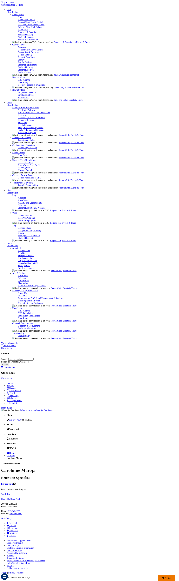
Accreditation (24, 250)
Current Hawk (18, 45)
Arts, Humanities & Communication (34, 112)
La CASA (22, 295)
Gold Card (22, 155)
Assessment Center (26, 19)
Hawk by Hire (18, 90)
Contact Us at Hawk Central (30, 22)
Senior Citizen (18, 152)
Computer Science (26, 120)
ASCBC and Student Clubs (30, 203)
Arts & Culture (18, 273)
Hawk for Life (18, 77)
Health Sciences (25, 125)
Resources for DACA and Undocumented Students (40, 298)
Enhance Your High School (30, 27)
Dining (21, 233)
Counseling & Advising (28, 52)
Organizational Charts (27, 260)
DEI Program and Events (29, 300)
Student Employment (27, 65)
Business (22, 115)
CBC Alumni (24, 80)
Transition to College (21, 137)
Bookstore (22, 47)
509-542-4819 (16, 513)
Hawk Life (23, 29)
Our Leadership (25, 258)
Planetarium (23, 283)
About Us (22, 293)
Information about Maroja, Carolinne (36, 410)
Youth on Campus (26, 268)
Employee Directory (27, 92)
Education (22, 122)
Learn (9, 102)
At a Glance (23, 253)
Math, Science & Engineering (31, 127)
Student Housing (25, 34)
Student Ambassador (27, 328)
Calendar (22, 205)
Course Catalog (25, 55)
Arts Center (23, 200)
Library (21, 60)
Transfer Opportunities (28, 185)
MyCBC (58, 75)
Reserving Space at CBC (29, 263)
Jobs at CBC (23, 97)
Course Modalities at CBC (29, 178)
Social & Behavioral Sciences (31, 130)
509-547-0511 (14, 511)
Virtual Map (6, 343)
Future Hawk (18, 14)
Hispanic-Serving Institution (30, 303)
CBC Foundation (25, 313)
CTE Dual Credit (25, 162)
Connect (10, 243)
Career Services (25, 215)
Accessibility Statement (17, 553)
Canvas (10, 383)
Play (14, 195)
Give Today (23, 82)
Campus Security (14, 550)
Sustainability (18, 333)
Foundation (17, 308)
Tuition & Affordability (28, 39)
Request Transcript (70, 75)
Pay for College (25, 62)
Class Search (15, 390)
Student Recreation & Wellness (31, 208)
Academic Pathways (27, 110)
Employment (19, 540)
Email (12, 393)
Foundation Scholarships (29, 316)
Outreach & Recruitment (29, 32)
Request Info (64, 135)
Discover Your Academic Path (31, 24)
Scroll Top (5, 494)
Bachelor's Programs (27, 132)
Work (14, 213)
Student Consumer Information (20, 548)
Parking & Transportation (29, 235)
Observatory (23, 280)
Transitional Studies (26, 140)
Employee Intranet (26, 95)
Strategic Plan (24, 265)
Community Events (62, 87)
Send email (14, 429)
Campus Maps (24, 228)
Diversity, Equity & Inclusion (25, 290)
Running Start (24, 167)
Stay (14, 225)
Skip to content (7, 2)
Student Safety (24, 72)
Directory (14, 395)
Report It (13, 403)
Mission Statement (26, 255)
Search (4, 359)
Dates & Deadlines (26, 57)
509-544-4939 (15, 420)
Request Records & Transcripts (31, 85)
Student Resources (26, 37)
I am (9, 9)
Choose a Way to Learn (22, 175)
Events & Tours (83, 42)
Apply (20, 17)
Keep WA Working (26, 218)
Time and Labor (61, 100)
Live (9, 190)
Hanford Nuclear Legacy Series (32, 285)
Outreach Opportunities (22, 323)
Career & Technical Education (31, 117)
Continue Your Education (23, 145)
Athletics (22, 198)
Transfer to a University (22, 183)
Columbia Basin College (12, 5)
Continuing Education (27, 147)
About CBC (17, 248)
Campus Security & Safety (29, 230)
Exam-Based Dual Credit (29, 165)
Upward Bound (25, 170)
